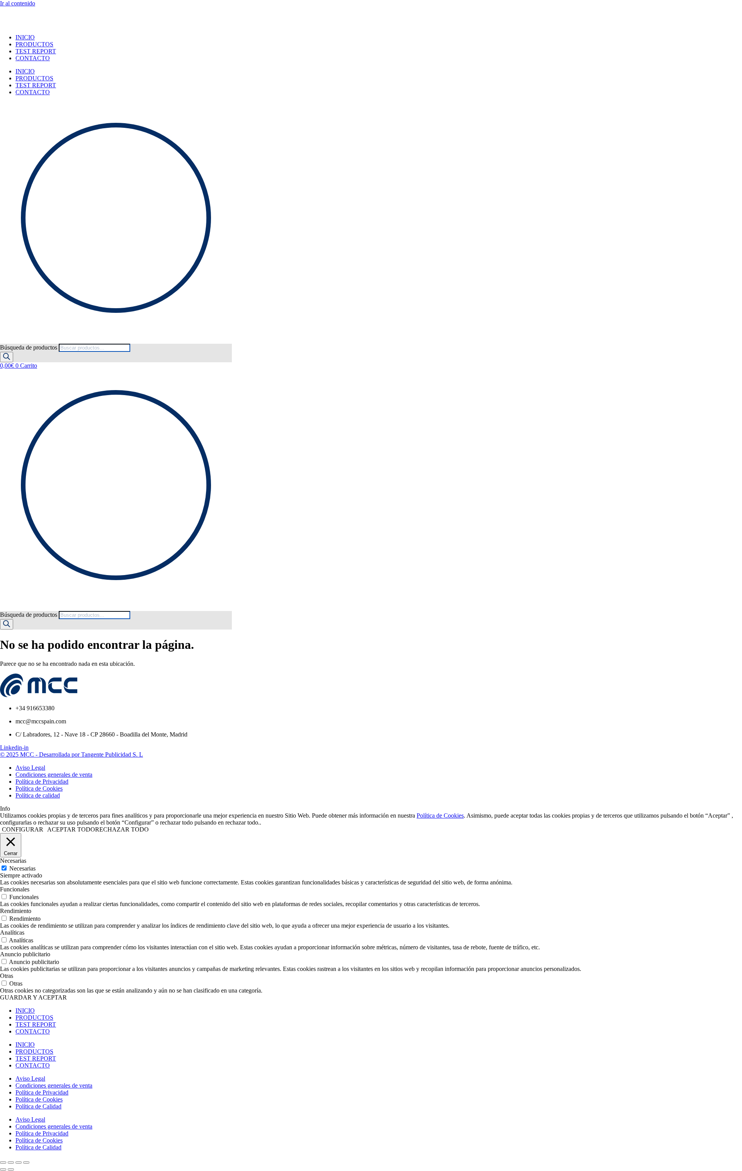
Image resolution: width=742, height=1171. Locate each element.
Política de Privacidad (41, 1092)
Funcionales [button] (14, 889)
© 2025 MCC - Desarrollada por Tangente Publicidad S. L (71, 754)
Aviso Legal (30, 1078)
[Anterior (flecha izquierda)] (3, 1169)
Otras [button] (6, 975)
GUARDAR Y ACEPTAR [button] (33, 997)
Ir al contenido (17, 3)
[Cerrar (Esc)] (26, 1162)
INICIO (25, 37)
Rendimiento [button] (15, 911)
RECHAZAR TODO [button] (122, 829)
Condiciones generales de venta (53, 1085)
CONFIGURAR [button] (22, 829)
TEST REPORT (35, 51)
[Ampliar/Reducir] (3, 1162)
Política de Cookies (440, 815)
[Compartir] (18, 1162)
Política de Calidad (38, 1106)
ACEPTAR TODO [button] (71, 829)
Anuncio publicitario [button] (25, 954)
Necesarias (22, 868)
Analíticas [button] (12, 932)
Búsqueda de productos (29, 347)
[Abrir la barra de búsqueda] (3, 340)
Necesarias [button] (13, 860)
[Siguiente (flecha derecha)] (11, 1169)
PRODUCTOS (34, 44)
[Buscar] (6, 357)
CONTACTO (32, 58)
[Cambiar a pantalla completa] (11, 1162)
